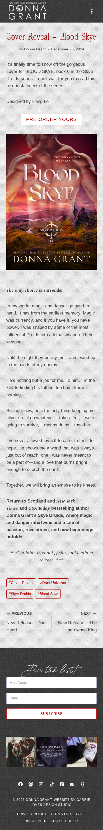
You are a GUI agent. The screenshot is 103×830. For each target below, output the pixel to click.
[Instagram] (41, 784)
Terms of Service (68, 814)
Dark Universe (53, 583)
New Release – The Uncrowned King (77, 621)
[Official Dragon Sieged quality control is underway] (82, 752)
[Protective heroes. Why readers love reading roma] (21, 752)
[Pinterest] (61, 784)
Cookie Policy (64, 821)
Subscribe (51, 714)
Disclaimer (36, 821)
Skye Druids (20, 594)
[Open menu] (92, 11)
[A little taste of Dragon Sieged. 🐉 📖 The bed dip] (51, 752)
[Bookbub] (72, 784)
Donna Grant (35, 49)
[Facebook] (20, 784)
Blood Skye (48, 594)
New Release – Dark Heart (26, 621)
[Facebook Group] (30, 784)
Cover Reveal (21, 583)
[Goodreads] (82, 784)
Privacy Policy (32, 814)
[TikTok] (51, 784)
